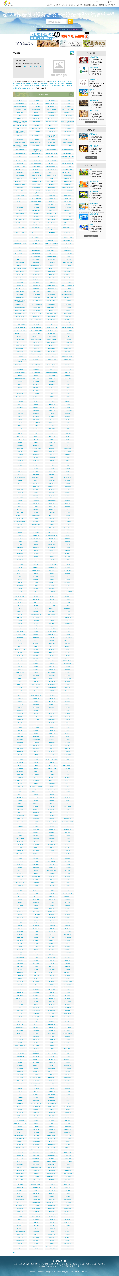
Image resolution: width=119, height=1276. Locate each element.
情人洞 (35, 83)
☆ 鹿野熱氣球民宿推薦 (75, 30)
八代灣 (67, 81)
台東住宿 (49, 5)
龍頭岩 (45, 83)
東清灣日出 (51, 83)
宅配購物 (102, 5)
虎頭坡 (15, 88)
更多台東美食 (91, 157)
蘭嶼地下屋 (56, 81)
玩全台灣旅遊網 (84, 2)
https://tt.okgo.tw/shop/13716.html (32, 66)
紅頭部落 (62, 83)
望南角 (24, 88)
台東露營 (57, 5)
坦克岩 (28, 88)
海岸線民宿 (71, 26)
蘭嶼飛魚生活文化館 (67, 86)
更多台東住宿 (91, 122)
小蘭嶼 (42, 86)
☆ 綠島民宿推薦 (53, 30)
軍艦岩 (46, 86)
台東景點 (94, 5)
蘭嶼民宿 (61, 26)
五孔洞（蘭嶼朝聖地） (55, 86)
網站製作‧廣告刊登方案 (100, 2)
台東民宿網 (8, 3)
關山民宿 (56, 26)
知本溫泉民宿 (83, 26)
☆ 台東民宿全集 (63, 30)
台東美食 (72, 5)
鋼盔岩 (67, 83)
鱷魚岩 (17, 86)
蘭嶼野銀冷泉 (29, 83)
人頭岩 (22, 86)
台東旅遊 (64, 5)
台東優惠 (79, 5)
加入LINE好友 (85, 1271)
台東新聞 (87, 5)
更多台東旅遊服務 (91, 236)
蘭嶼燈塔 (18, 83)
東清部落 (40, 83)
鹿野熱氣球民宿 (50, 26)
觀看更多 (15, 1252)
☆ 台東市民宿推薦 (42, 30)
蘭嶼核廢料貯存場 (34, 86)
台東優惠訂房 (110, 5)
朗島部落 (62, 81)
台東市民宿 (38, 26)
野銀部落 (27, 86)
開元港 (57, 83)
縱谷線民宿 (66, 26)
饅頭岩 (50, 81)
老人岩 (19, 88)
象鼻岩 (33, 88)
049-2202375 (77, 1271)
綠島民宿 (44, 26)
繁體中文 (111, 2)
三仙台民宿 (77, 26)
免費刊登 (91, 2)
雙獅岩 (23, 83)
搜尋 (70, 21)
